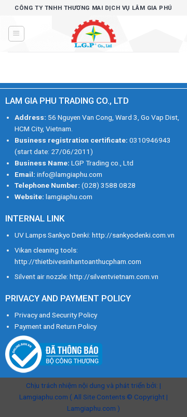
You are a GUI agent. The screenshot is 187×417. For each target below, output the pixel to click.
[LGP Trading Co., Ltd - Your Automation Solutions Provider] (93, 34)
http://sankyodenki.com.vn (133, 235)
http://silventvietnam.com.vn (114, 276)
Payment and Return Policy (56, 326)
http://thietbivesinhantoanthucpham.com (78, 261)
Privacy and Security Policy (56, 315)
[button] (16, 33)
